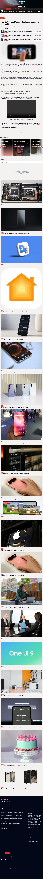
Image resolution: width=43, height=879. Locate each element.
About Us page (16, 824)
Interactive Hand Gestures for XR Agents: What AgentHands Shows (16, 607)
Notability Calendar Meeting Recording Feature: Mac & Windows (15, 640)
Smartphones (21, 6)
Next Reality (14, 8)
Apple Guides (15, 11)
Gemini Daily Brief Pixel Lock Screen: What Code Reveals (13, 339)
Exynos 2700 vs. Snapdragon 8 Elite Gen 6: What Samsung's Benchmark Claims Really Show (21, 206)
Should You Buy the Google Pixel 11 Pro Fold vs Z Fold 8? (13, 788)
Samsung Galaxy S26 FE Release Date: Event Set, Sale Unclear (14, 407)
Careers (5, 852)
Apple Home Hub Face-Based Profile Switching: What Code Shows (15, 518)
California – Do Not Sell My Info (7, 850)
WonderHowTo (2, 8)
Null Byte (18, 8)
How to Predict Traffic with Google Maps (34, 825)
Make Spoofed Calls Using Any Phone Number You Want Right (35, 837)
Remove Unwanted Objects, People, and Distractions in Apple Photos (34, 816)
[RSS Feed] (8, 828)
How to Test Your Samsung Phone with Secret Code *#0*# (34, 831)
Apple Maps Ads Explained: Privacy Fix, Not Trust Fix (12, 550)
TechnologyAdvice (10, 868)
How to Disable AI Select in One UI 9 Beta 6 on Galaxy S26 (13, 667)
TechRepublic (18, 868)
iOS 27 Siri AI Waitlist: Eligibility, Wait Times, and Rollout (13, 372)
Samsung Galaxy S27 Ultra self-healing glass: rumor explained (15, 233)
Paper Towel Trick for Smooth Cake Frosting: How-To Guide (14, 765)
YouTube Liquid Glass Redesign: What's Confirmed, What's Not (15, 473)
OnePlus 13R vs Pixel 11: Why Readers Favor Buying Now (13, 443)
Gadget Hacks (8, 8)
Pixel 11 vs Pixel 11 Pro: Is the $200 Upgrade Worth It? (12, 575)
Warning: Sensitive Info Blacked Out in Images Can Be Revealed (34, 841)
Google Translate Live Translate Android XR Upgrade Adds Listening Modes (17, 266)
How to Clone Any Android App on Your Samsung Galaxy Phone (34, 819)
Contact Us (3, 849)
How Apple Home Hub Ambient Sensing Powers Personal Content (15, 311)
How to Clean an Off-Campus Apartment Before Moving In (14, 695)
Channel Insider (38, 868)
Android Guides (22, 11)
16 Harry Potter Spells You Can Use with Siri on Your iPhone (34, 822)
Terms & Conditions (5, 845)
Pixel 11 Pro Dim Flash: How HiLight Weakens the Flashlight (14, 499)
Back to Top (4, 859)
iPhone (11, 63)
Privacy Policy (3, 847)
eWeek (24, 868)
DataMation (30, 868)
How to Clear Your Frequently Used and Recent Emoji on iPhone (34, 834)
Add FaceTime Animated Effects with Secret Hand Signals (34, 828)
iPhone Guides (30, 11)
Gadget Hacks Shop (8, 11)
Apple (33, 64)
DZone (3, 870)
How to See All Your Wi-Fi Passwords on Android (34, 813)
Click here (22, 119)
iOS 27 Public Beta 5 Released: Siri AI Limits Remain (12, 727)
